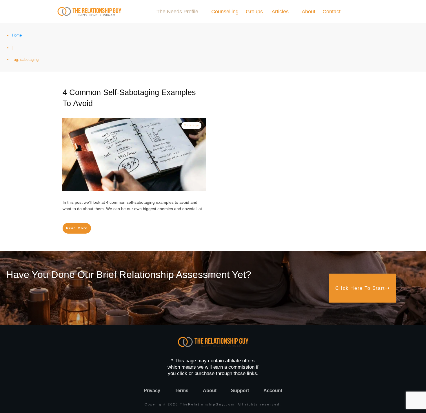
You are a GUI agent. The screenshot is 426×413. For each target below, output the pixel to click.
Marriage (191, 125)
